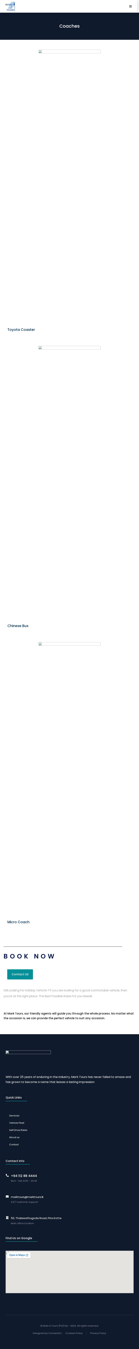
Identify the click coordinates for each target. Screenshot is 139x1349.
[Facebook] (66, 1340)
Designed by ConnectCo (47, 1333)
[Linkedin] (72, 1340)
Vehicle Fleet (16, 1123)
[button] (130, 6)
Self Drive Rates (18, 1130)
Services (14, 1115)
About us (14, 1137)
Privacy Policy (98, 1333)
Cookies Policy (74, 1333)
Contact (14, 1144)
